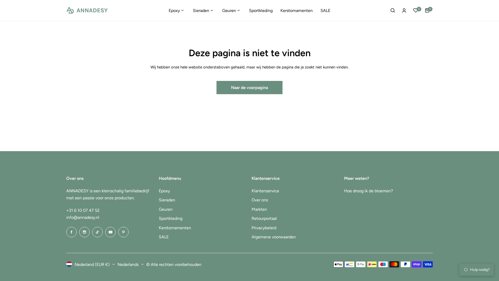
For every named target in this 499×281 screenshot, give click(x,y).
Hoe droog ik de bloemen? (368, 190)
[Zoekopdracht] (392, 10)
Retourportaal (264, 218)
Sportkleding (170, 218)
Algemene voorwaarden (274, 236)
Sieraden (167, 199)
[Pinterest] (123, 232)
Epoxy (164, 190)
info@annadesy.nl (82, 217)
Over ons (260, 199)
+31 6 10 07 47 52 (83, 210)
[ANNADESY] (87, 10)
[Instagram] (84, 232)
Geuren (166, 209)
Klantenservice (265, 190)
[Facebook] (71, 232)
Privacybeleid (264, 227)
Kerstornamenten (175, 227)
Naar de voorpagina (249, 87)
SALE (164, 236)
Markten (259, 209)
